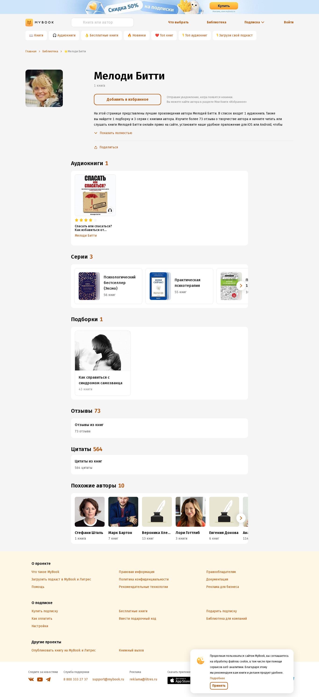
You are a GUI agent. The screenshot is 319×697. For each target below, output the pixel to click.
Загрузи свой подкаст (236, 35)
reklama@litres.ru (143, 679)
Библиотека (216, 22)
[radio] (76, 220)
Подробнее (217, 678)
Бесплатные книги (104, 35)
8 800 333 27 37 (76, 679)
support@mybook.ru (108, 679)
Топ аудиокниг (196, 35)
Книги (38, 35)
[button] (241, 285)
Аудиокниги (66, 35)
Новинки (139, 35)
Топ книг (166, 35)
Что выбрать (178, 22)
